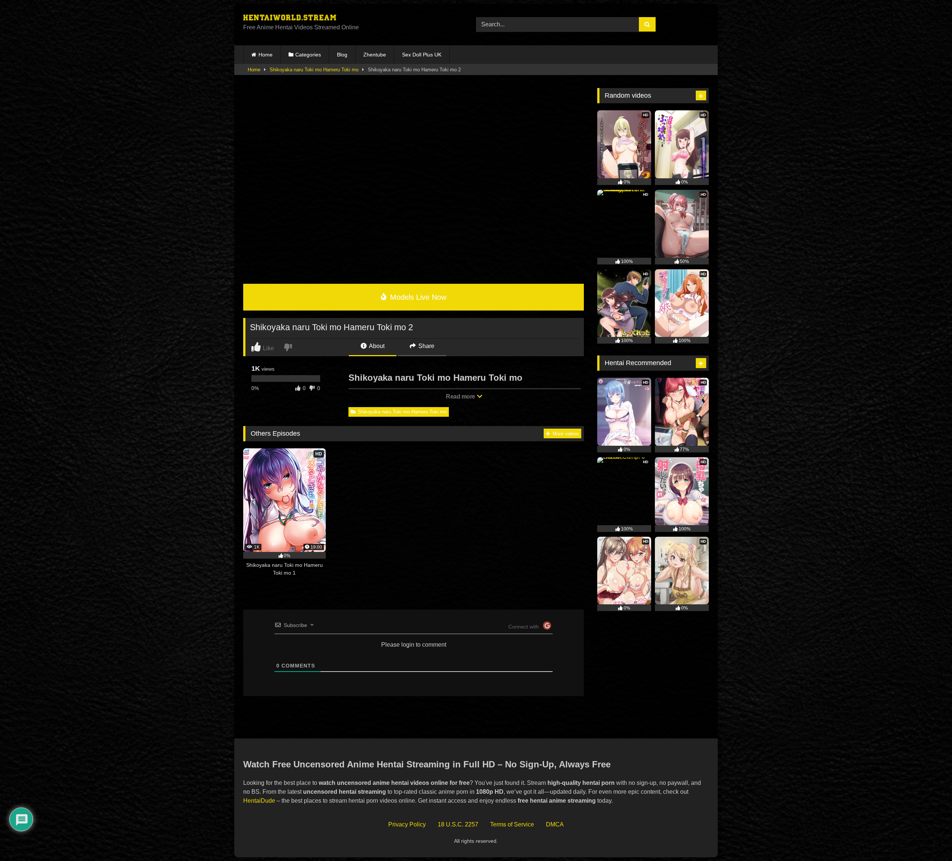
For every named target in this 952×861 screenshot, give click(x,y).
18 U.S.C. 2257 (458, 824)
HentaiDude (259, 800)
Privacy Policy (407, 824)
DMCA (555, 824)
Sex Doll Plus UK (421, 55)
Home (265, 55)
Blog (342, 55)
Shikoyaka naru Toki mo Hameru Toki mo (314, 69)
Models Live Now (417, 297)
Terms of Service (512, 824)
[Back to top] (929, 839)
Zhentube (374, 55)
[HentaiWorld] (289, 18)
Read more (461, 396)
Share (425, 346)
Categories (308, 55)
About (376, 346)
